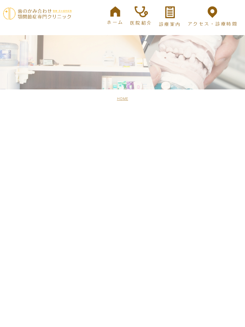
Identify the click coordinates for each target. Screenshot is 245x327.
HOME (122, 98)
